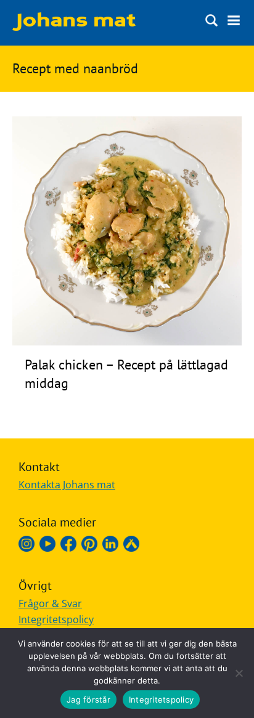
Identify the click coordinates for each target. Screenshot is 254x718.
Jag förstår (88, 699)
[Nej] (238, 673)
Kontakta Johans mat (66, 484)
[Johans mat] (74, 27)
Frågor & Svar (50, 603)
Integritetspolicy (56, 619)
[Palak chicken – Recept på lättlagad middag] (127, 342)
